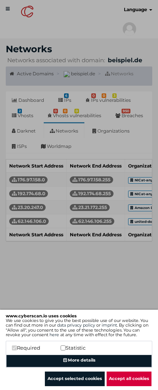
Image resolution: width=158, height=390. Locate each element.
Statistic (76, 348)
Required (28, 348)
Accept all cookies (129, 378)
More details (81, 360)
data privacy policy (76, 325)
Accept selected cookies (75, 378)
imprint (109, 325)
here (54, 334)
